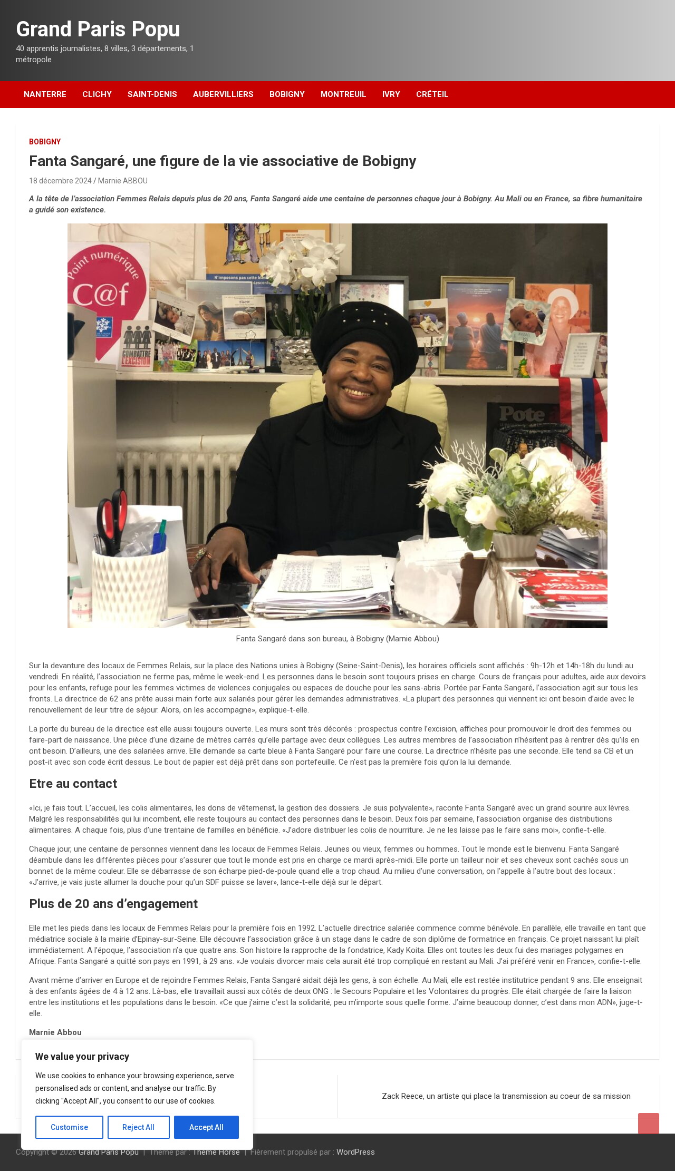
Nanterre (45, 94)
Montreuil (344, 94)
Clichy (97, 94)
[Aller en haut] (648, 1123)
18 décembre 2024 (60, 181)
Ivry (391, 94)
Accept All (206, 1127)
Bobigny (287, 94)
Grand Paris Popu (98, 29)
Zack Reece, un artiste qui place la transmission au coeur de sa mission (507, 1096)
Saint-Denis (152, 94)
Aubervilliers (223, 94)
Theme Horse (216, 1152)
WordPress (355, 1152)
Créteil (432, 94)
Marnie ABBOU (123, 181)
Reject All (138, 1127)
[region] (137, 1094)
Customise (69, 1127)
